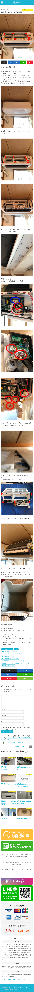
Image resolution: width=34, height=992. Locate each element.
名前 (3, 709)
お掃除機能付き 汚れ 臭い (9, 656)
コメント (4, 694)
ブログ (16, 649)
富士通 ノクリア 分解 (8, 663)
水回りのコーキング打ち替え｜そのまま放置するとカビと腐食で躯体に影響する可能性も (16, 855)
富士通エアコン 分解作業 (8, 665)
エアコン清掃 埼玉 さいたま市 (10, 651)
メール (3, 715)
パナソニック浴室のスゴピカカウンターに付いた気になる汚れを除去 (16, 863)
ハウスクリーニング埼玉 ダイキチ (10, 658)
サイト (3, 721)
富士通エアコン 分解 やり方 (22, 663)
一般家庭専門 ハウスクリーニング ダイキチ (13, 660)
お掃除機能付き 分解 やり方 (24, 654)
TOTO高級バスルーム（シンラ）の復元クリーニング (16, 870)
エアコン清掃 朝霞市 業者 (9, 654)
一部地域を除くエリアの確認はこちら (15, 979)
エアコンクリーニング (7, 649)
